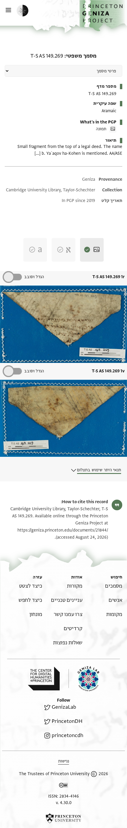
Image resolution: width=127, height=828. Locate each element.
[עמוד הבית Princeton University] (63, 818)
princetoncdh (67, 735)
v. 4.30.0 (63, 803)
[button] (103, 15)
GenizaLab (64, 707)
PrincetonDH (67, 721)
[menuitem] (113, 586)
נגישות (63, 761)
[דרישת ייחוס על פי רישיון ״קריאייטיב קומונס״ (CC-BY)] (63, 786)
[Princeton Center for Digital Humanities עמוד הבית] (44, 678)
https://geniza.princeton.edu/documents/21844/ (62, 530)
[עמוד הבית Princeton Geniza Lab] (84, 678)
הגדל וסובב (34, 277)
